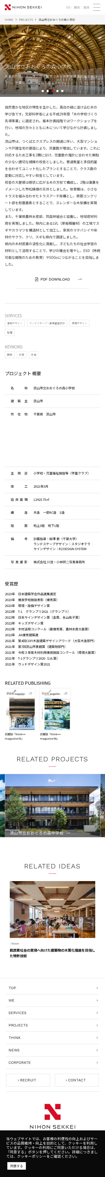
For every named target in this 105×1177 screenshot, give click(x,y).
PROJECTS (26, 19)
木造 (33, 354)
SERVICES (17, 1013)
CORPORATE (20, 1062)
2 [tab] (48, 91)
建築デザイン (14, 323)
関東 (9, 354)
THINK (15, 1038)
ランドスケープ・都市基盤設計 (47, 323)
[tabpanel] (52, 61)
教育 (21, 354)
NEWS (14, 1050)
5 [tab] (62, 91)
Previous (5, 805)
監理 (9, 332)
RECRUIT (28, 1080)
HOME (9, 19)
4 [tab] (57, 91)
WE (11, 1000)
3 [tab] (52, 91)
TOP (12, 988)
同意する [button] (16, 1166)
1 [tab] (43, 91)
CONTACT (77, 1080)
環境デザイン (79, 323)
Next (100, 805)
